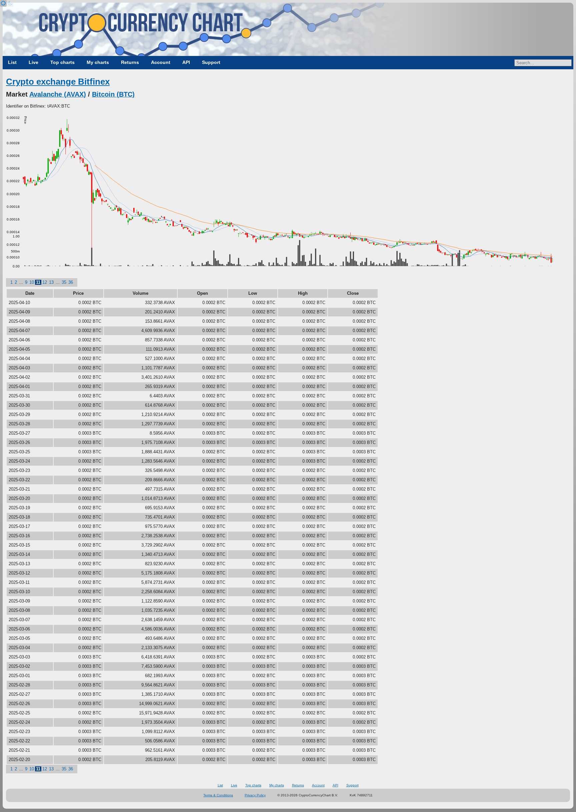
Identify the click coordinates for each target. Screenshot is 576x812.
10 (31, 282)
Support (211, 62)
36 (70, 282)
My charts (98, 62)
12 (44, 282)
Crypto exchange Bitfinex (58, 82)
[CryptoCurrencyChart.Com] (288, 29)
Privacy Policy (255, 795)
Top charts (62, 62)
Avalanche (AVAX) (57, 94)
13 (51, 282)
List (12, 62)
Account (160, 62)
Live (33, 62)
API (186, 62)
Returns (130, 62)
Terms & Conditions (218, 795)
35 (64, 282)
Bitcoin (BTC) (113, 94)
